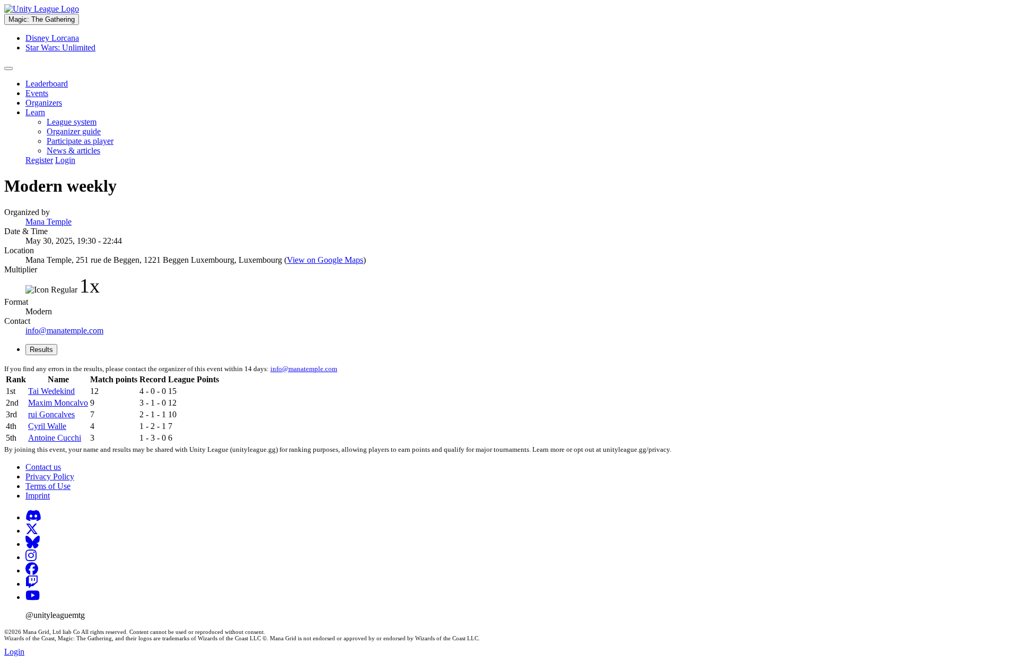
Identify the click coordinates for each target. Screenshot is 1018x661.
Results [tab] (41, 350)
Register (39, 160)
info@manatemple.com (64, 330)
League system (71, 121)
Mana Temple (48, 221)
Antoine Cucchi (54, 437)
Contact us (43, 466)
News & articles (73, 150)
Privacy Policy (49, 476)
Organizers (43, 102)
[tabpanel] (509, 404)
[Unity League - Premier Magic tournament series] (41, 8)
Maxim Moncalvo (58, 402)
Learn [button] (35, 112)
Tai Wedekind (51, 391)
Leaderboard (46, 83)
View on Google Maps (325, 259)
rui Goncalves (51, 414)
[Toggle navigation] (8, 68)
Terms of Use (48, 486)
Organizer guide (74, 131)
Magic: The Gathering (41, 19)
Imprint (37, 495)
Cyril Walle (47, 426)
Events (36, 93)
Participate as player (80, 140)
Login (65, 160)
